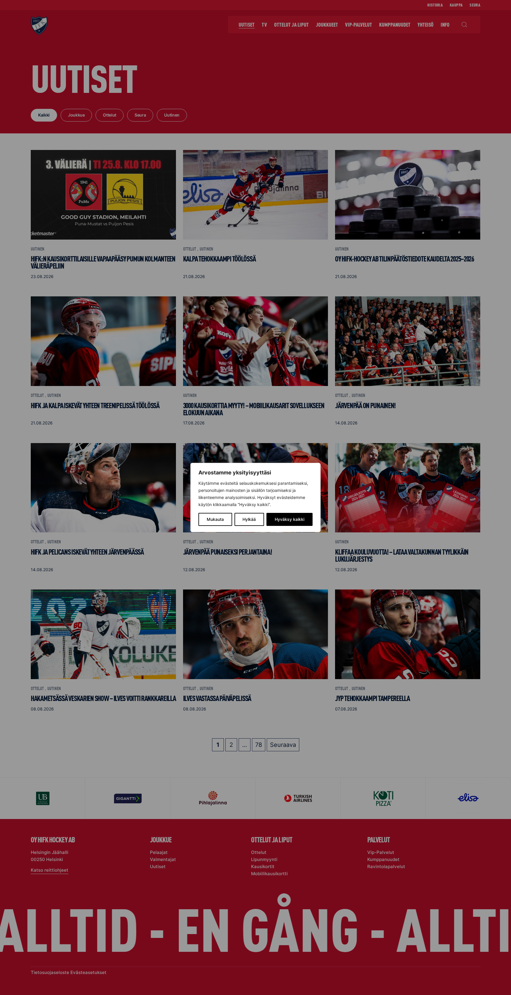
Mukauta (215, 519)
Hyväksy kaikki (289, 519)
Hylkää (249, 519)
